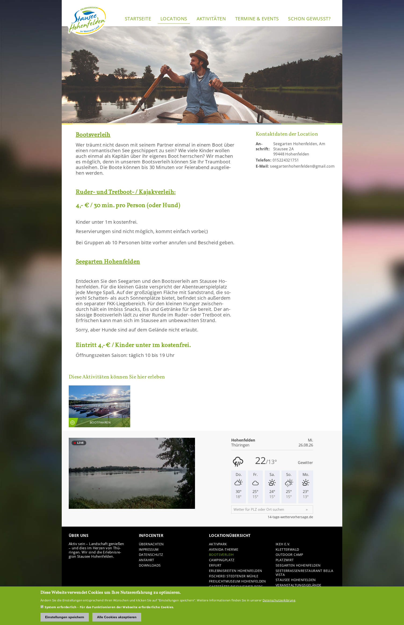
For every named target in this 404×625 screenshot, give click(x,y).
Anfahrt (146, 560)
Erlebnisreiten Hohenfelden (235, 571)
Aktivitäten (211, 18)
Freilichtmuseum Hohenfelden (237, 581)
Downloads (150, 566)
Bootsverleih (221, 555)
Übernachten (151, 544)
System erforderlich (61, 607)
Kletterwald (287, 550)
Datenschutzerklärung (279, 600)
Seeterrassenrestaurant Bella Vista (304, 573)
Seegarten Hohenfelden (298, 566)
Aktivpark (218, 544)
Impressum (149, 550)
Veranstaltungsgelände (298, 585)
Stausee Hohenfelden (296, 580)
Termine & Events (257, 18)
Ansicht (99, 406)
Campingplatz (221, 560)
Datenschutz (151, 555)
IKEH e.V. (283, 544)
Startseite (138, 18)
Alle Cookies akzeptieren (117, 617)
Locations (173, 18)
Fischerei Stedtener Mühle (233, 576)
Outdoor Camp (289, 555)
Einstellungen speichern (64, 617)
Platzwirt (285, 560)
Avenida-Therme (223, 550)
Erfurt (215, 566)
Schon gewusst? (309, 18)
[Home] (87, 20)
